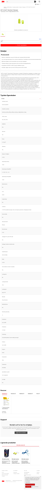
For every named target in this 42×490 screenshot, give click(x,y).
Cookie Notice (27, 482)
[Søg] (35, 2)
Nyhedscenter (15, 472)
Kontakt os (38, 472)
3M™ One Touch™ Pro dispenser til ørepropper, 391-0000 (6, 462)
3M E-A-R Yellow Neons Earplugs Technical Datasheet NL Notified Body (6, 408)
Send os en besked (22, 432)
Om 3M (3, 472)
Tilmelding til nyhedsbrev (16, 473)
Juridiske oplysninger (8, 480)
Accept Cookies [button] (28, 486)
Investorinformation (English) (5, 473)
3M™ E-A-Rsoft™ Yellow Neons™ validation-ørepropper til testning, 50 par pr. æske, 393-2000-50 (16, 462)
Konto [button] (37, 4)
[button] (35, 487)
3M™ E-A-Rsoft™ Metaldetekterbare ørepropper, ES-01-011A (26, 462)
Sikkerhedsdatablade (26, 472)
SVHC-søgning (26, 473)
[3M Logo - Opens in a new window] (3, 1)
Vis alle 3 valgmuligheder (22, 45)
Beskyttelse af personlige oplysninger (17, 480)
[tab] (4, 393)
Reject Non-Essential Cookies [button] (30, 484)
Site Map (38, 473)
